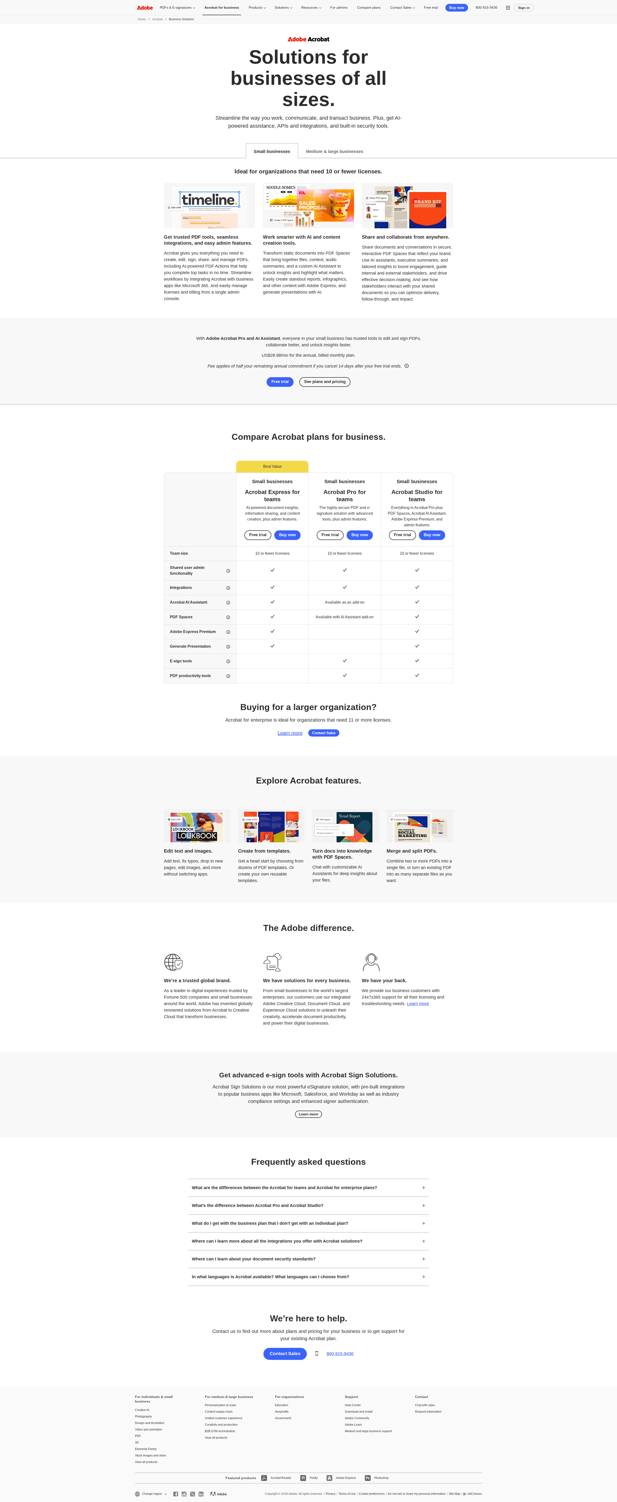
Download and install (359, 1411)
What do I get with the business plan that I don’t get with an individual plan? (270, 1223)
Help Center (353, 1405)
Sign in (524, 8)
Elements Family (146, 1449)
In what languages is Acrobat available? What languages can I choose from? (270, 1276)
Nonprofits (281, 1411)
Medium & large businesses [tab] (334, 151)
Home (142, 19)
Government (283, 1418)
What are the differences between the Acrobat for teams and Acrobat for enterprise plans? (284, 1187)
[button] (508, 8)
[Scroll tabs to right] (613, 150)
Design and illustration (149, 1423)
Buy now (456, 8)
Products (255, 7)
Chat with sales (425, 1405)
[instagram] (184, 1494)
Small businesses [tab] (272, 151)
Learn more (290, 733)
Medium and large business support (368, 1431)
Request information (428, 1411)
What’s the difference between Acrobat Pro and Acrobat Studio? (257, 1205)
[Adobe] (145, 7)
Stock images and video (150, 1455)
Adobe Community (357, 1418)
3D (137, 1442)
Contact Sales (400, 7)
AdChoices (475, 1493)
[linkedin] (201, 1494)
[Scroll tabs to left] (4, 150)
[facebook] (175, 1494)
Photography (143, 1416)
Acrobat (157, 19)
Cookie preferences (372, 1493)
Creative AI (142, 1410)
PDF (138, 1436)
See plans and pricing (325, 381)
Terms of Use (347, 1493)
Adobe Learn (353, 1424)
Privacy (330, 1493)
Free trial (431, 7)
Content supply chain (219, 1411)
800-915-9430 (486, 7)
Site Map (454, 1493)
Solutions (282, 7)
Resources (309, 7)
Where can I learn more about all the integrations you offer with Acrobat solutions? (277, 1241)
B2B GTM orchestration (220, 1431)
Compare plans (369, 7)
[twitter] (192, 1494)
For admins (339, 7)
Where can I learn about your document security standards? (254, 1259)
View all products (146, 1462)
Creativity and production (221, 1424)
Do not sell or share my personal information (417, 1493)
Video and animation (148, 1429)
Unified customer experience (223, 1418)
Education (281, 1405)
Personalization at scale (220, 1405)
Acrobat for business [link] (221, 7)
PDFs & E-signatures (176, 7)
